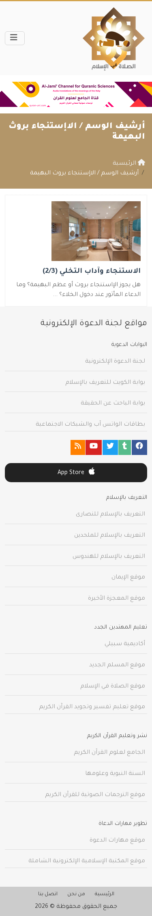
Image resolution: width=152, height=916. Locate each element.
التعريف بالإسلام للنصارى (110, 514)
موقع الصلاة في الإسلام (112, 686)
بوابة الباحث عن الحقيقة (113, 403)
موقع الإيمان (128, 577)
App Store (72, 473)
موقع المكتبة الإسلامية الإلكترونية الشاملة (86, 861)
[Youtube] (94, 447)
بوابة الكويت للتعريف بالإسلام (105, 383)
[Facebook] (139, 447)
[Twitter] (110, 447)
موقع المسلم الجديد (117, 665)
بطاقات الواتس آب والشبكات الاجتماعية (90, 425)
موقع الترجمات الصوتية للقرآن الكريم (95, 795)
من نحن (76, 894)
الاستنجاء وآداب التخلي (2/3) (92, 272)
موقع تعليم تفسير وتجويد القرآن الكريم (92, 707)
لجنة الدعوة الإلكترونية (115, 362)
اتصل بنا (48, 894)
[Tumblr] (124, 447)
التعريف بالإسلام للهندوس (109, 557)
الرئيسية (104, 894)
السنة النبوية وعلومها (115, 774)
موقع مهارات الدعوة (117, 841)
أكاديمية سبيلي (125, 644)
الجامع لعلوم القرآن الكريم (109, 753)
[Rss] (78, 447)
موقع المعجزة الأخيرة (116, 599)
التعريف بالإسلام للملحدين (109, 536)
